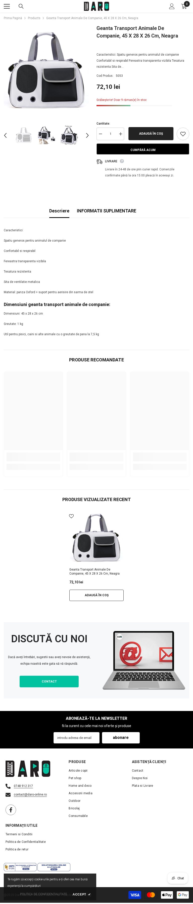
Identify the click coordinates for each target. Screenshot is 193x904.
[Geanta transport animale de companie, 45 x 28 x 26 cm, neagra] (96, 538)
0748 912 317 (23, 786)
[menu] (7, 6)
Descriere (59, 210)
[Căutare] (21, 6)
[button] (5, 135)
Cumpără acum (143, 150)
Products (34, 18)
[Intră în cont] (172, 6)
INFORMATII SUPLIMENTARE (106, 210)
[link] (33, 457)
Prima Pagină (13, 18)
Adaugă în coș (150, 133)
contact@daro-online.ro (30, 794)
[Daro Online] (144, 660)
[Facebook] (11, 810)
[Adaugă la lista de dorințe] (183, 134)
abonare (121, 737)
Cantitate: (103, 123)
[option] (46, 71)
